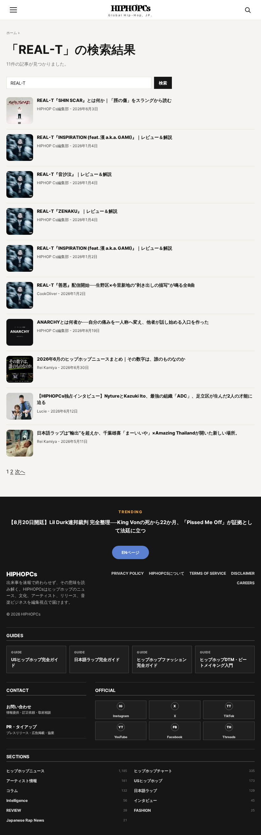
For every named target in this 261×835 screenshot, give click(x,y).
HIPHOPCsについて (166, 573)
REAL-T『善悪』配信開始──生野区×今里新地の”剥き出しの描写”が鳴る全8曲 (116, 285)
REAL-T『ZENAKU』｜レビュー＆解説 (77, 211)
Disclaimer (243, 573)
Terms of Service (207, 573)
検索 (163, 82)
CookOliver (47, 293)
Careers (246, 583)
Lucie (42, 411)
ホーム (11, 33)
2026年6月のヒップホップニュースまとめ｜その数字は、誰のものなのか (111, 359)
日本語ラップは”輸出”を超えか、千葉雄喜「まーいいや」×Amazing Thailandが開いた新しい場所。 (138, 432)
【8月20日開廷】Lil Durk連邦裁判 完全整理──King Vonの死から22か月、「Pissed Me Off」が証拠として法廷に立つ (130, 526)
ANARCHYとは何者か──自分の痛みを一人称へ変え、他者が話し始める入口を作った (123, 322)
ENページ (130, 552)
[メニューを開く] (13, 10)
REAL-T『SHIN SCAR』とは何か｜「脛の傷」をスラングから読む (104, 100)
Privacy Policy (127, 573)
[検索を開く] (248, 10)
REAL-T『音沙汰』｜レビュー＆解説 (74, 174)
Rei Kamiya (47, 367)
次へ (20, 471)
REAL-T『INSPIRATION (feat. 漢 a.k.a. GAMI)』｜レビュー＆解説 (104, 137)
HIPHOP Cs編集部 (53, 108)
